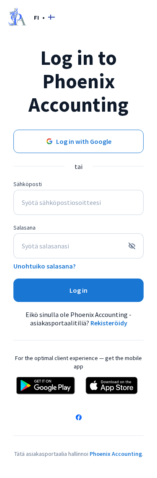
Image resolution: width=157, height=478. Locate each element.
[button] (44, 17)
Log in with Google (83, 141)
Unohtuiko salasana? (44, 266)
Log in (78, 290)
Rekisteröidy (108, 323)
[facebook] (78, 418)
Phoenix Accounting (116, 453)
